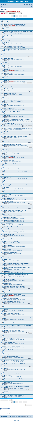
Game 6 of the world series (10, 252)
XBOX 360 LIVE (8, 194)
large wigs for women (9, 156)
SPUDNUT (11, 141)
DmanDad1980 (12, 287)
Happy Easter (7, 375)
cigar (10, 132)
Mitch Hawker (8, 11)
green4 (10, 185)
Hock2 (10, 129)
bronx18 (10, 396)
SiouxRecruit (11, 109)
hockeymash (11, 218)
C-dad (10, 211)
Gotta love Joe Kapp (9, 234)
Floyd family (7, 69)
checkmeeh (11, 361)
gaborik (10, 376)
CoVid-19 (6, 80)
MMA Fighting (7, 392)
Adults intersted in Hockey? (10, 163)
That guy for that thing (13, 86)
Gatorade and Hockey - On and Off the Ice (14, 220)
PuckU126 (11, 302)
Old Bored (6, 97)
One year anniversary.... (10, 170)
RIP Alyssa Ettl (7, 177)
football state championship (11, 35)
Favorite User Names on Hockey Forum (13, 206)
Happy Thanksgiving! (9, 238)
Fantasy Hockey (8, 245)
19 (28, 126)
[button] (12, 16)
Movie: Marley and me (9, 279)
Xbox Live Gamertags (9, 342)
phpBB (12, 419)
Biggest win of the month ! (10, 62)
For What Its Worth (8, 58)
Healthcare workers (8, 73)
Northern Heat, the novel (10, 93)
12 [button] (24, 16)
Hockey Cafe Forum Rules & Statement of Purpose (16, 21)
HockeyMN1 (11, 272)
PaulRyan (11, 343)
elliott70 (10, 36)
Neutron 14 (7, 65)
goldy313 (11, 40)
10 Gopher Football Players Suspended (13, 100)
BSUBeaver (11, 63)
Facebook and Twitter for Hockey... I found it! (15, 210)
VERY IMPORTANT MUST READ (11, 301)
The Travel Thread (8, 201)
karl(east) (18, 11)
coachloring (11, 280)
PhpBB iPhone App (9, 187)
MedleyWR (11, 364)
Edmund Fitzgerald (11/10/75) (11, 241)
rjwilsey (10, 232)
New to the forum (8, 180)
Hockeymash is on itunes (10, 217)
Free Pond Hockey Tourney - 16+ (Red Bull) (14, 395)
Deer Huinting (7, 249)
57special (11, 235)
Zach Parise (7, 167)
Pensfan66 (11, 224)
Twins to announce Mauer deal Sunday (13, 378)
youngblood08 (11, 350)
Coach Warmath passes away (11, 298)
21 (31, 126)
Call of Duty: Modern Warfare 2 (11, 313)
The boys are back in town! (10, 152)
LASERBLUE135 (12, 339)
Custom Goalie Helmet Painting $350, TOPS (14, 231)
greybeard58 (11, 33)
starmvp (10, 253)
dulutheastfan (11, 369)
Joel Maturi (7, 290)
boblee (10, 153)
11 (31, 83)
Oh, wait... (6, 140)
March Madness (8, 306)
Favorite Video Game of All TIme (12, 330)
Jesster (10, 264)
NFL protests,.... (8, 115)
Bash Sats (6, 131)
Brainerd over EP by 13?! (10, 322)
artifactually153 (12, 199)
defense (10, 215)
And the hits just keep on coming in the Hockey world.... (17, 184)
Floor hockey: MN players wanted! (12, 338)
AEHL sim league (8, 223)
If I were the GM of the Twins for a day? (13, 256)
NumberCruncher (12, 354)
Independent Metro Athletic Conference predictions (16, 149)
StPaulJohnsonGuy (12, 145)
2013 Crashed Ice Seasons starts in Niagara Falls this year (18, 128)
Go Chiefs (6, 28)
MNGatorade (11, 221)
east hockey (13, 11)
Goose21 (11, 105)
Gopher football (8, 42)
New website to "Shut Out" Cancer (12, 346)
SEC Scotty (11, 74)
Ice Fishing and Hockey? (10, 108)
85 (28, 121)
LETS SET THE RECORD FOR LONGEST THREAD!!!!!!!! (17, 119)
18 (26, 126)
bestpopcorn (11, 188)
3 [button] (17, 16)
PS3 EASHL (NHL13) (9, 198)
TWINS (6, 39)
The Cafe (3, 10)
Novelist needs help (9, 160)
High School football (9, 88)
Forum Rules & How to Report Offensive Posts (15, 24)
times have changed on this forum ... (13, 144)
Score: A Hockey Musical (10, 353)
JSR (10, 161)
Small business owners (10, 76)
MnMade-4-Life (12, 257)
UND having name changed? (11, 356)
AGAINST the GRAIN (9, 123)
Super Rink (11, 164)
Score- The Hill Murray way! (10, 349)
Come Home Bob (8, 382)
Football (6, 104)
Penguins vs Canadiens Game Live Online (14, 360)
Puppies (6, 309)
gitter (10, 260)
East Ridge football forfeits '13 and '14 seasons (15, 136)
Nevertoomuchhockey (13, 171)
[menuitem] (4, 5)
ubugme (10, 383)
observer (11, 137)
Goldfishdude (11, 276)
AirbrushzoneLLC (12, 181)
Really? (6, 368)
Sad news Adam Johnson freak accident (13, 46)
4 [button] (19, 16)
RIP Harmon (7, 271)
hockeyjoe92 (11, 202)
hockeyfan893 (12, 120)
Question (6, 372)
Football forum (7, 54)
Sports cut (6, 85)
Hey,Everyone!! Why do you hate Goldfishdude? (15, 363)
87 (31, 121)
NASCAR (6, 214)
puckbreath (11, 168)
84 (26, 121)
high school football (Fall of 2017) (12, 111)
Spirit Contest (7, 283)
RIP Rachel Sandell (9, 259)
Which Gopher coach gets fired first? (13, 335)
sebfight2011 (11, 269)
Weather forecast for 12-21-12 (11, 191)
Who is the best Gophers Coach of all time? (14, 286)
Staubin (10, 284)
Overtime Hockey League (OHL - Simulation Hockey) (16, 263)
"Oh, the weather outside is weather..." (13, 294)
